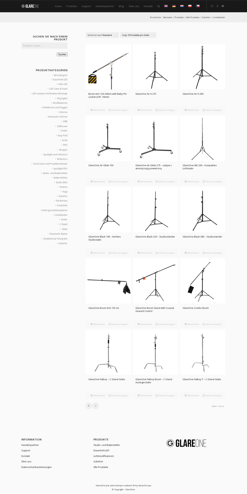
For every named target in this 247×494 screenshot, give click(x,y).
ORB (65, 121)
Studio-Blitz (61, 182)
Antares (63, 186)
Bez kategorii (60, 75)
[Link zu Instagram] (212, 6)
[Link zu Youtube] (223, 6)
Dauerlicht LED (60, 79)
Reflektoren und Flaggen (55, 107)
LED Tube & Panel (58, 88)
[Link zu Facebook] (217, 6)
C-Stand (63, 224)
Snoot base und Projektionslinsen (50, 163)
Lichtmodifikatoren (103, 456)
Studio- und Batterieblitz (55, 173)
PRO (65, 144)
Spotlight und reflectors (55, 154)
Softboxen (62, 126)
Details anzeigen (119, 110)
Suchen (62, 54)
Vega (64, 191)
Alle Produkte (100, 467)
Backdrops (61, 200)
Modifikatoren (60, 102)
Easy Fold (62, 135)
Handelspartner (30, 445)
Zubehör (62, 196)
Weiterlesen (99, 110)
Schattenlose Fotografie (55, 238)
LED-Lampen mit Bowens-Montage (49, 93)
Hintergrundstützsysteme (54, 210)
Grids (64, 140)
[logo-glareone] (32, 6)
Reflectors (62, 159)
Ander (64, 130)
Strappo (63, 149)
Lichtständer (61, 214)
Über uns (26, 461)
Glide (64, 229)
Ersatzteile (62, 205)
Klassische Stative (58, 233)
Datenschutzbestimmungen (36, 467)
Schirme (63, 112)
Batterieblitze (60, 177)
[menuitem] (58, 6)
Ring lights (62, 98)
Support (25, 450)
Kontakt (25, 456)
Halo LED (62, 84)
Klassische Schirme (57, 116)
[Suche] (158, 6)
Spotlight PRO (60, 168)
